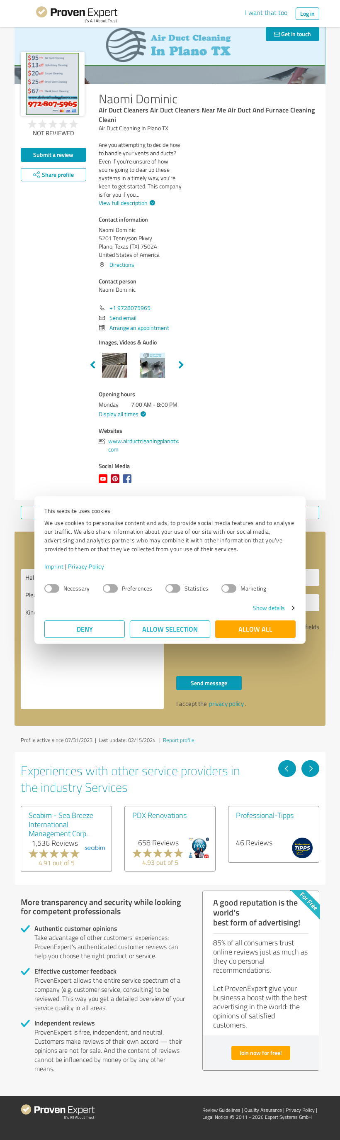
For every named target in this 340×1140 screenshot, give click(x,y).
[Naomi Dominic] (53, 84)
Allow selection (170, 629)
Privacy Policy (86, 566)
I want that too (266, 12)
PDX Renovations (159, 815)
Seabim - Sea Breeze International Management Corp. (61, 824)
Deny (85, 629)
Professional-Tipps (265, 815)
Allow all (255, 629)
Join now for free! (261, 1053)
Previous (92, 365)
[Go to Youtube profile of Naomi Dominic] (105, 483)
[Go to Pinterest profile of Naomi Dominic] (117, 483)
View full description (123, 203)
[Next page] (310, 768)
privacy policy (226, 703)
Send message (209, 683)
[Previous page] (287, 768)
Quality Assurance (263, 1109)
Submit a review (53, 155)
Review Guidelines (221, 1109)
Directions (121, 265)
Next (181, 365)
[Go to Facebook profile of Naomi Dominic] (129, 483)
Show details (269, 608)
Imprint (54, 566)
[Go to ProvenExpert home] (76, 15)
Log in (307, 13)
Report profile (178, 740)
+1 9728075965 (130, 308)
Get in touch (295, 34)
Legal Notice (215, 1116)
